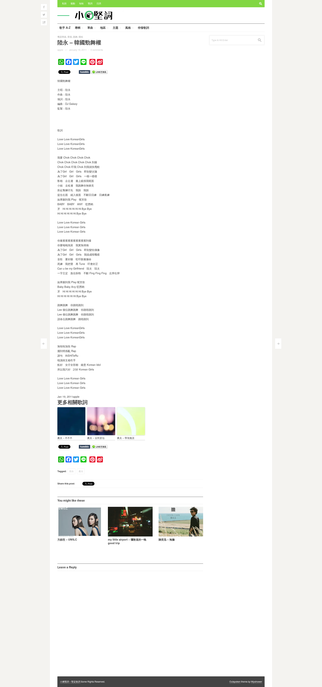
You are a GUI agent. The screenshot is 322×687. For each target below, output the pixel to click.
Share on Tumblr (84, 72)
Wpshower (256, 681)
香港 (69, 36)
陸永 (71, 471)
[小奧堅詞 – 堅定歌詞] (95, 15)
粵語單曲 (61, 36)
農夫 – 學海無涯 (125, 438)
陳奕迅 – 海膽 (167, 539)
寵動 (73, 3)
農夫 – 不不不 (64, 438)
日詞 (99, 3)
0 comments (97, 49)
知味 (81, 3)
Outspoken (235, 681)
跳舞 (75, 36)
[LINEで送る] (99, 72)
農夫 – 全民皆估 (96, 438)
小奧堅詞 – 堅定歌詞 (70, 681)
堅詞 (90, 3)
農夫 (81, 471)
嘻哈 (81, 36)
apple (60, 49)
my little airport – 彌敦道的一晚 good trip (127, 541)
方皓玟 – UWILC (67, 539)
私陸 (64, 3)
